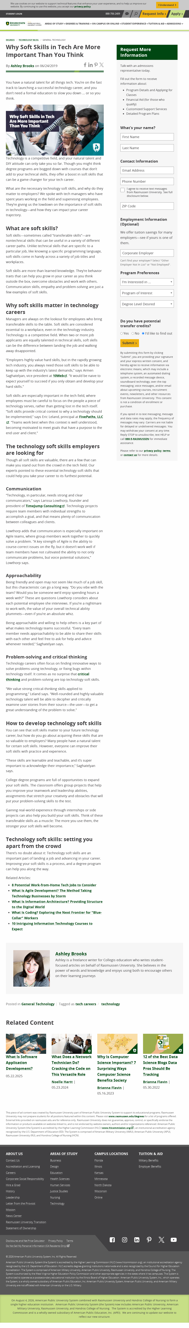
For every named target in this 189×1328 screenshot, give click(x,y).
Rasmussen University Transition (26, 1222)
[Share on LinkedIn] (90, 66)
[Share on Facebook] (85, 66)
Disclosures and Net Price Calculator (25, 1241)
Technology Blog (29, 39)
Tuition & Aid (151, 1153)
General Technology (37, 1004)
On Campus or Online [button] (106, 23)
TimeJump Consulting (43, 506)
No (137, 333)
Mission (10, 1209)
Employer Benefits (150, 1166)
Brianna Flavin (109, 1087)
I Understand (166, 5)
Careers (11, 1172)
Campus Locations (111, 1153)
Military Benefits (148, 1160)
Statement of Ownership (21, 1228)
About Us (14, 1153)
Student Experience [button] (134, 23)
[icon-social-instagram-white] (125, 1240)
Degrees (10, 39)
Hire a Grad (13, 1185)
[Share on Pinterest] (96, 66)
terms (166, 450)
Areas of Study (64, 1153)
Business (55, 1160)
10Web (58, 375)
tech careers (85, 1004)
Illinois (98, 1166)
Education (56, 1172)
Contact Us (13, 1160)
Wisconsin (100, 1191)
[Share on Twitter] (101, 66)
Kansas (98, 1172)
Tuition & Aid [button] (156, 23)
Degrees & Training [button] (78, 23)
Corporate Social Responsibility (25, 1179)
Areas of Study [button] (54, 23)
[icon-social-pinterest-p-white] (149, 1240)
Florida (98, 1160)
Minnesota (101, 1179)
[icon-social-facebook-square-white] (112, 1240)
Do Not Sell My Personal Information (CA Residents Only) (36, 1245)
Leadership (13, 1197)
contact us (130, 455)
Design (54, 1166)
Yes (126, 333)
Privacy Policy (55, 1241)
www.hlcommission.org (116, 1127)
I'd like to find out (158, 333)
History (10, 1191)
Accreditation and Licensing (23, 1166)
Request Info (153, 13)
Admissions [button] (174, 23)
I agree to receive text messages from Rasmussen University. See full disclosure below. (150, 192)
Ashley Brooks (22, 66)
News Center (14, 1216)
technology (110, 1004)
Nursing (55, 1197)
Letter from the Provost (20, 1203)
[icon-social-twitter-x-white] (161, 1240)
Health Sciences (60, 1179)
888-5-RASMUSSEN (137, 439)
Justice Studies (59, 1191)
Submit (128, 343)
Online (98, 1197)
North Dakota (102, 1185)
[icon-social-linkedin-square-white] (137, 1240)
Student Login (14, 13)
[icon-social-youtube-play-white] (174, 1240)
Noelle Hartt (62, 1082)
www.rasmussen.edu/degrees (126, 1116)
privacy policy (82, 6)
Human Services (60, 1185)
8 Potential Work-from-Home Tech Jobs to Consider (54, 885)
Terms (69, 1241)
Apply (176, 13)
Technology (57, 1203)
